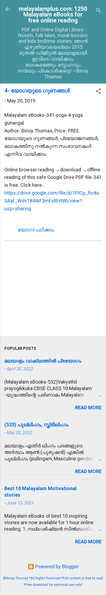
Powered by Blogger (56, 566)
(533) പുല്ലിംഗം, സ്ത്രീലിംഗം (36, 424)
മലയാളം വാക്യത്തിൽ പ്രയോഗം (43, 361)
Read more (88, 407)
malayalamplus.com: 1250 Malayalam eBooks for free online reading (53, 14)
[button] (98, 92)
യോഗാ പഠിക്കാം (36, 229)
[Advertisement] (53, 289)
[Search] (98, 11)
